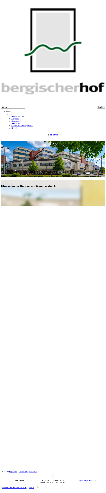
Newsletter (33, 472)
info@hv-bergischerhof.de (86, 480)
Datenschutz (23, 472)
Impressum (13, 472)
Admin (31, 488)
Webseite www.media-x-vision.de (14, 488)
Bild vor (54, 135)
